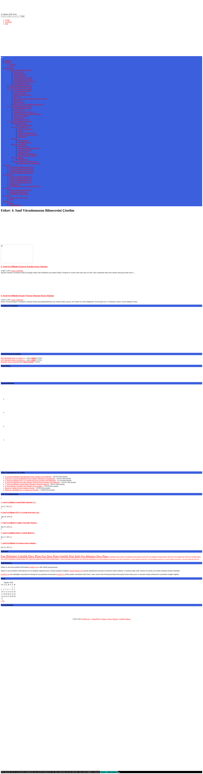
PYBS (11, 199)
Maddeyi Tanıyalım (20, 76)
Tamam (103, 772)
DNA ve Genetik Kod (21, 127)
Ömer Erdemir (28, 362)
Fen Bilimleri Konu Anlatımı (133, 557)
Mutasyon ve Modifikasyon (27, 133)
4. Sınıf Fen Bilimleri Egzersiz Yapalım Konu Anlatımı (24, 266)
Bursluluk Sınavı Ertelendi (10, 362)
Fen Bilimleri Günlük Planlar (19, 194)
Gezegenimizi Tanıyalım (22, 83)
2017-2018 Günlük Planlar (51, 559)
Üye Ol (11, 66)
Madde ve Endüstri (20, 144)
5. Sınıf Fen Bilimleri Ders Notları (20, 87)
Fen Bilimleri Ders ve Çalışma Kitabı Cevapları (25, 186)
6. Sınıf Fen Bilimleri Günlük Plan (155, 559)
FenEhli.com (86, 619)
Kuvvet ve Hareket (20, 93)
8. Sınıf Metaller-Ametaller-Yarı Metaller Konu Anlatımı (24, 486)
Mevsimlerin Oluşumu (25, 125)
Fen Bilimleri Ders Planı (94, 556)
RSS (6, 24)
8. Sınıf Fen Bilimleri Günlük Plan (138, 559)
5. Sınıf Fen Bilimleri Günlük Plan (172, 559)
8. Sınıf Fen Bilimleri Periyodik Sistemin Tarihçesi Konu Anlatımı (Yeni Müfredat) (32, 482)
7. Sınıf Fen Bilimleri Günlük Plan (69, 559)
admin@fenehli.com (76, 571)
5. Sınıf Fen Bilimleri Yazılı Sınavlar (21, 167)
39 (11, 506)
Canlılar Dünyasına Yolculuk (23, 80)
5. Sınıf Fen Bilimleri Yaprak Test (20, 177)
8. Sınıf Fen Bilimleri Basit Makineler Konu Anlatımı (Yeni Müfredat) (28, 477)
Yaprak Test (9, 175)
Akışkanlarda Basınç (25, 142)
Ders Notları (9, 68)
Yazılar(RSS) (96, 619)
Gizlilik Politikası (124, 619)
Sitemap (104, 619)
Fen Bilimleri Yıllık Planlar (18, 192)
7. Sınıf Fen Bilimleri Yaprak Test (20, 180)
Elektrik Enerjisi (19, 118)
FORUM (8, 62)
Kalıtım (20, 131)
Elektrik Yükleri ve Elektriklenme (29, 163)
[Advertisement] (101, 41)
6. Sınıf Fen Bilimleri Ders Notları (20, 89)
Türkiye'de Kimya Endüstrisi (27, 156)
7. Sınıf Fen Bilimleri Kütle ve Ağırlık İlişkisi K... (18, 533)
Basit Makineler (19, 158)
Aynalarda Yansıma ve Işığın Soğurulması (27, 114)
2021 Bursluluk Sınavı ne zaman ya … (14, 360)
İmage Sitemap (113, 619)
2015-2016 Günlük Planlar (123, 559)
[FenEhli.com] (17, 9)
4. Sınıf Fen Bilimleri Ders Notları (20, 85)
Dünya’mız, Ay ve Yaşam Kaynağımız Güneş (29, 104)
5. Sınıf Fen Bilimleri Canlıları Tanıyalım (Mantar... (19, 523)
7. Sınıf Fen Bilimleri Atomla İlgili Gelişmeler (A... (18, 502)
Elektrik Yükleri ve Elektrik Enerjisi (25, 161)
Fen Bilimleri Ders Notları (116, 557)
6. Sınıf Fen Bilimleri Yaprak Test (20, 179)
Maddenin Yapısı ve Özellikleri (24, 112)
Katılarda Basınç (23, 140)
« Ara (3, 601)
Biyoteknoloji (22, 137)
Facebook (8, 22)
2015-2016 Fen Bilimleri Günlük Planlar (106, 559)
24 (11, 547)
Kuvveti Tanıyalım (20, 74)
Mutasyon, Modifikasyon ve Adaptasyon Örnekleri (22, 490)
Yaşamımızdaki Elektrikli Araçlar (25, 81)
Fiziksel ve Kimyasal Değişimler (28, 148)
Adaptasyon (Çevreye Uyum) (28, 135)
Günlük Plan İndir (70, 556)
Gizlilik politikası (15, 205)
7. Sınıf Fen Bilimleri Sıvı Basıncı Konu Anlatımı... (18, 543)
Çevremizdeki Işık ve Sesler (23, 78)
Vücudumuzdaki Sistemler (22, 91)
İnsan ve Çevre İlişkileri (21, 116)
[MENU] (2, 57)
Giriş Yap (12, 64)
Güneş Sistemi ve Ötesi (21, 120)
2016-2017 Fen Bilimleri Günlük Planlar (155, 557)
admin (33, 358)
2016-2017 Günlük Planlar (193, 557)
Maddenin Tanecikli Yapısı (22, 95)
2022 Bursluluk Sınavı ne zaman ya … (14, 358)
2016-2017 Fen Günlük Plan (175, 557)
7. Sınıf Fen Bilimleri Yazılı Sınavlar (21, 171)
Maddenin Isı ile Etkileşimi (27, 154)
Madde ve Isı (18, 100)
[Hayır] (119, 772)
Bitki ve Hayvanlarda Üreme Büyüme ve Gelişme (30, 99)
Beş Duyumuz (18, 72)
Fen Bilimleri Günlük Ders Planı (21, 556)
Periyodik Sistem (23, 146)
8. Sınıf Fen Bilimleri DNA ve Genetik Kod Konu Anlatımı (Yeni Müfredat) (30, 480)
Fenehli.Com (33, 567)
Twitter (7, 20)
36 (11, 517)
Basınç (16, 139)
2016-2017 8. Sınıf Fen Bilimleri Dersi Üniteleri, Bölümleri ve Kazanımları (30, 478)
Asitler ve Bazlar (23, 152)
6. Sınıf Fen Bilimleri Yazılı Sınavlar (21, 169)
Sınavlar (8, 196)
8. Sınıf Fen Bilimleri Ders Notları (20, 121)
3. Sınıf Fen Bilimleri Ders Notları (20, 70)
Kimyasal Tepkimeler (25, 150)
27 (11, 537)
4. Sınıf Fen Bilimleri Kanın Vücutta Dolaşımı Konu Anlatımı (27, 296)
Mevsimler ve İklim (20, 123)
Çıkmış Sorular (14, 184)
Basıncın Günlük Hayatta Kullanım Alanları (19, 488)
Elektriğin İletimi (19, 102)
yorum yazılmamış (17, 271)
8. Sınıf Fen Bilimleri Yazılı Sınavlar (21, 173)
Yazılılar (8, 165)
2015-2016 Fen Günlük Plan (88, 559)
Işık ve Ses (17, 97)
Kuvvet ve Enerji (19, 110)
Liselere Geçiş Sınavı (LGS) (18, 198)
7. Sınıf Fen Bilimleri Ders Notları (20, 106)
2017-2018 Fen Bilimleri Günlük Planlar (13, 559)
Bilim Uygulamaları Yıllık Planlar (20, 190)
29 (11, 527)
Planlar (7, 188)
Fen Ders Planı (50, 556)
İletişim (7, 201)
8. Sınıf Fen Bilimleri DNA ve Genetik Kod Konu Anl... (20, 512)
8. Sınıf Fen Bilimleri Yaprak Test (20, 182)
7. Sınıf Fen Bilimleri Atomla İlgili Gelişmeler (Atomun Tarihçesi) (27, 484)
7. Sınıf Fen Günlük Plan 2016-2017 (191, 559)
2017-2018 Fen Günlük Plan (34, 559)
